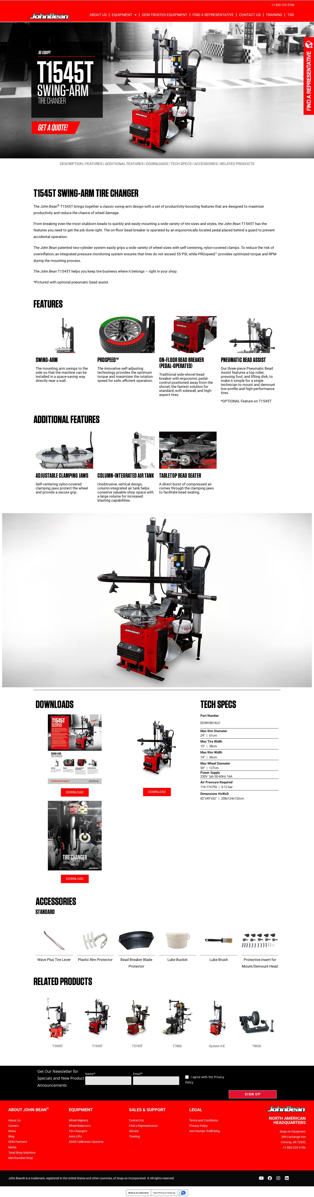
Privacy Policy (198, 1125)
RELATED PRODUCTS (237, 164)
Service (133, 1131)
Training (274, 15)
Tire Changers (78, 1131)
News (12, 1131)
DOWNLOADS (157, 164)
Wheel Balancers (80, 1125)
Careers (13, 1125)
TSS (290, 15)
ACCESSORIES (206, 164)
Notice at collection (138, 1192)
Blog (11, 1136)
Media (12, 1147)
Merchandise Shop (20, 1158)
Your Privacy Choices (164, 1192)
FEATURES (93, 164)
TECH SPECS (181, 164)
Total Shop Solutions (21, 1152)
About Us (98, 15)
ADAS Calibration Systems (86, 1141)
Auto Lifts (75, 1136)
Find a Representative (213, 15)
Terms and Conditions (203, 1120)
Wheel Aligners (78, 1120)
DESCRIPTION (71, 164)
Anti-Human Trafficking (204, 1131)
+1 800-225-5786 (282, 5)
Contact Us (250, 15)
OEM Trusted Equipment (164, 15)
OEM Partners (17, 1141)
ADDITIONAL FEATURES (124, 164)
